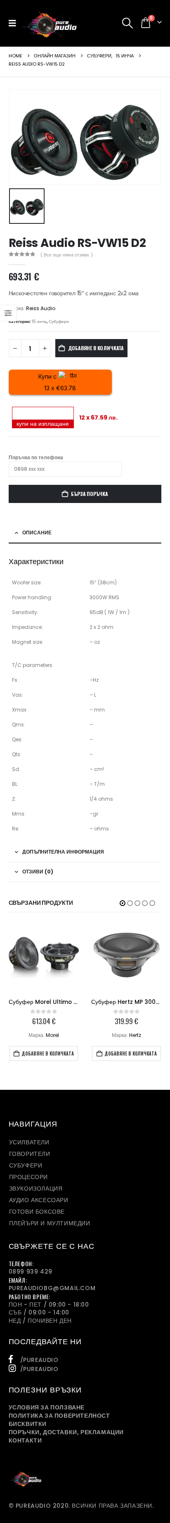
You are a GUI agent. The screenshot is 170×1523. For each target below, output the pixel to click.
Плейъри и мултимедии (49, 1223)
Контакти (25, 1440)
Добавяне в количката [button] (47, 1053)
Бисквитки (28, 1424)
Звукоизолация (36, 1188)
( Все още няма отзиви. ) (66, 254)
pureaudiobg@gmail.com (52, 1288)
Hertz (135, 1035)
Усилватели (29, 1142)
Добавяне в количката (96, 347)
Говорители (29, 1154)
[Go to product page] (44, 957)
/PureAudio (39, 1360)
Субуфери (59, 321)
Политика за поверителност (59, 1416)
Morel (52, 1035)
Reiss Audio (40, 308)
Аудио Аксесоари (38, 1200)
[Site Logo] (49, 23)
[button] (14, 23)
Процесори (28, 1177)
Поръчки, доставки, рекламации (66, 1432)
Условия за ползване (47, 1407)
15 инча (39, 321)
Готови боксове (37, 1211)
